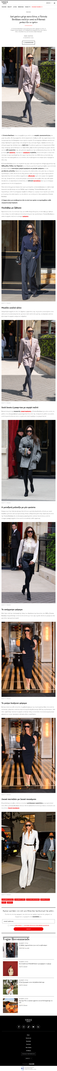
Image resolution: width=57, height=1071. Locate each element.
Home (28, 1035)
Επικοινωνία (28, 1038)
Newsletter (28, 1041)
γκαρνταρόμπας (26, 411)
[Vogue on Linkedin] (38, 1026)
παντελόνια (36, 181)
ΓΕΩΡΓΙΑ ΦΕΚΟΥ (23, 966)
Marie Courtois (28, 36)
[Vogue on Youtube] (33, 1026)
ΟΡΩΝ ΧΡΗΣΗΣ (18, 925)
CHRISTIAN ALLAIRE (24, 948)
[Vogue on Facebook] (19, 1026)
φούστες (12, 152)
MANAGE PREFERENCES (28, 1053)
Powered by (25, 1064)
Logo (28, 1021)
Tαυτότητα (28, 1044)
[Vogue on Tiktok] (29, 1026)
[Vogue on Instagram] (24, 1026)
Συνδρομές (28, 1050)
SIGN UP (28, 929)
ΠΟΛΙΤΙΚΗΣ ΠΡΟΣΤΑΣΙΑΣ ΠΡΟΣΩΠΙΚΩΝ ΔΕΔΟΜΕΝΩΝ (36, 925)
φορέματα (26, 152)
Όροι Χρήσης (28, 1047)
